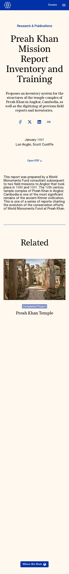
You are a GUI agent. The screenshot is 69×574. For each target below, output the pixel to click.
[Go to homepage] (25, 5)
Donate (52, 5)
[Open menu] (64, 5)
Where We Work (32, 564)
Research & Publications (34, 26)
